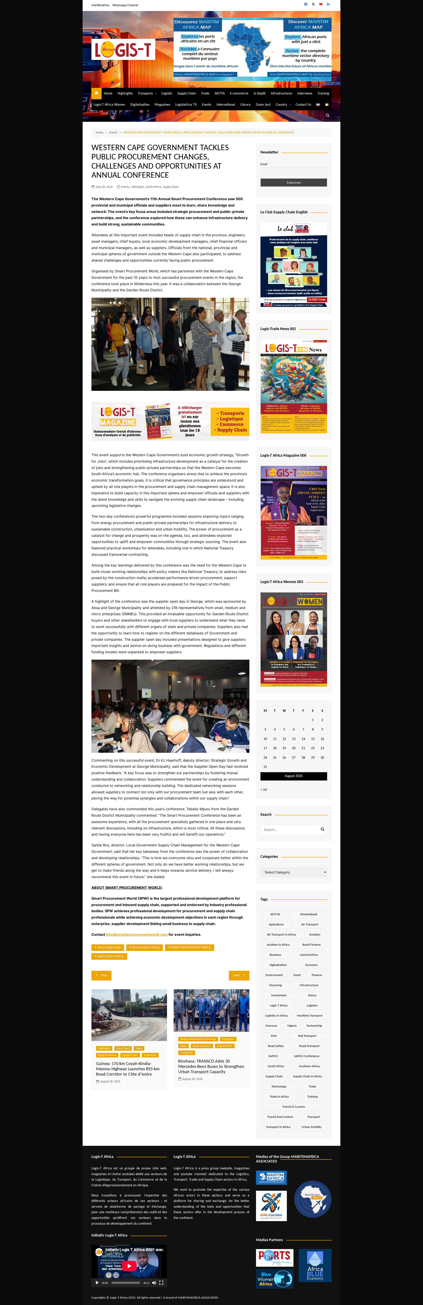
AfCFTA (220, 93)
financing (275, 985)
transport (313, 1117)
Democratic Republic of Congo (198, 1039)
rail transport (307, 1036)
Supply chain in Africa (110, 956)
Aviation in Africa (278, 945)
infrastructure (309, 985)
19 (284, 748)
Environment (274, 975)
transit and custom (280, 1117)
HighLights (125, 93)
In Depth (260, 93)
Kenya (312, 995)
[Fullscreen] (161, 1283)
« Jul (263, 790)
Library (245, 105)
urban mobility (312, 1127)
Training (323, 93)
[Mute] (154, 1283)
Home (108, 93)
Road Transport (107, 1055)
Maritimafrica (100, 5)
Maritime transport (310, 1015)
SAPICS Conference (306, 1056)
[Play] (97, 1283)
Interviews (304, 93)
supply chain (274, 1076)
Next (236, 975)
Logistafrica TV (186, 105)
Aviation (314, 934)
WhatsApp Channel (125, 5)
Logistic (166, 93)
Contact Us (303, 105)
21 (303, 748)
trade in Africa (279, 1096)
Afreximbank (308, 914)
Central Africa (309, 955)
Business (275, 955)
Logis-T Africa (279, 1005)
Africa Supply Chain (109, 947)
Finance (317, 975)
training (312, 1096)
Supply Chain (187, 93)
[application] (129, 1266)
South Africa (153, 187)
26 (284, 758)
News (139, 1048)
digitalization (278, 965)
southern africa (309, 1066)
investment (278, 995)
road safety (276, 1046)
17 (265, 748)
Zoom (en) (263, 105)
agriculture (276, 924)
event (297, 975)
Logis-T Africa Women (109, 105)
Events (206, 105)
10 (265, 739)
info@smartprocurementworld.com (137, 934)
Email (263, 164)
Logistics (312, 1005)
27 (293, 758)
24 (265, 758)
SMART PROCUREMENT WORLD (191, 947)
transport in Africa (278, 1127)
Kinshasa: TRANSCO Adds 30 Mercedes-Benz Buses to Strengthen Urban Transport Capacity (211, 1066)
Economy (311, 965)
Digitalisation (139, 105)
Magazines (162, 105)
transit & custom (293, 1107)
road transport (309, 1046)
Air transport (309, 924)
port (274, 1036)
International (226, 105)
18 (274, 748)
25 (274, 758)
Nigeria (292, 1026)
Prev (104, 975)
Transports (145, 93)
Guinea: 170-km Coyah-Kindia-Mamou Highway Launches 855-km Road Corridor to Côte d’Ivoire (128, 1069)
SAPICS (273, 1056)
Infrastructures (281, 93)
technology (278, 1086)
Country (281, 105)
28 (303, 758)
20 (293, 748)
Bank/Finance (311, 945)
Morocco (271, 1026)
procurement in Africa (146, 947)
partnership (314, 1026)
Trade (205, 93)
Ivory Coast (123, 1048)
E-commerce (239, 93)
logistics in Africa (276, 1015)
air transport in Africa (281, 934)
